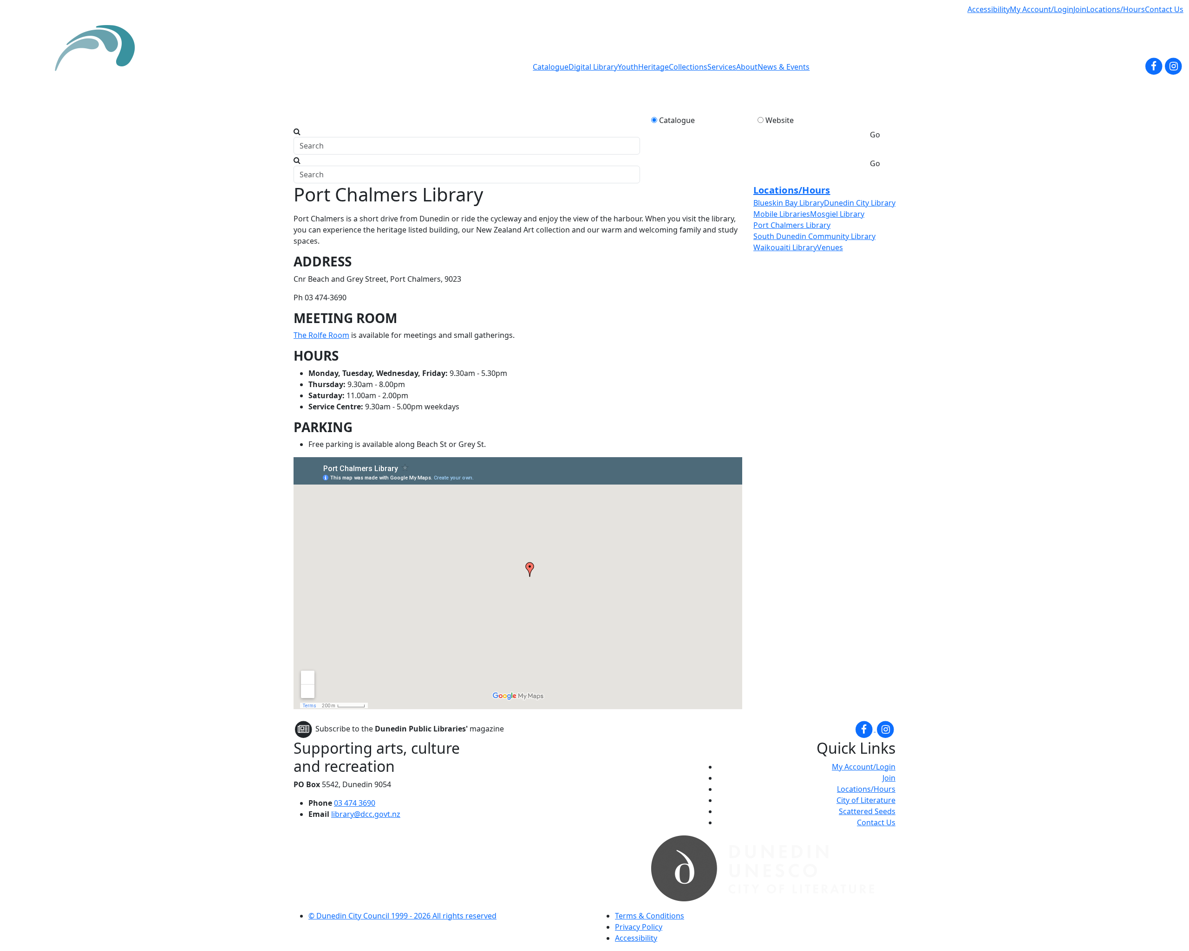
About (747, 67)
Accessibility (988, 9)
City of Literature (865, 800)
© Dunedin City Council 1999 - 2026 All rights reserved (402, 916)
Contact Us (1164, 9)
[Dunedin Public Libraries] (98, 66)
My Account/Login (1041, 9)
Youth (628, 67)
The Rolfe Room (321, 335)
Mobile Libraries (781, 214)
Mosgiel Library (837, 214)
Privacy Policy (638, 927)
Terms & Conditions (649, 916)
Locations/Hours (1115, 9)
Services (721, 67)
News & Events (784, 67)
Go (875, 134)
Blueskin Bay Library (788, 203)
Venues (830, 247)
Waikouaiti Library (785, 247)
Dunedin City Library (859, 203)
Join (1079, 9)
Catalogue (550, 67)
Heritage (653, 67)
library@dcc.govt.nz (365, 814)
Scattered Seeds (867, 811)
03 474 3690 (354, 803)
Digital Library (593, 67)
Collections (688, 67)
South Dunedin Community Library (814, 236)
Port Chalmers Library (791, 225)
